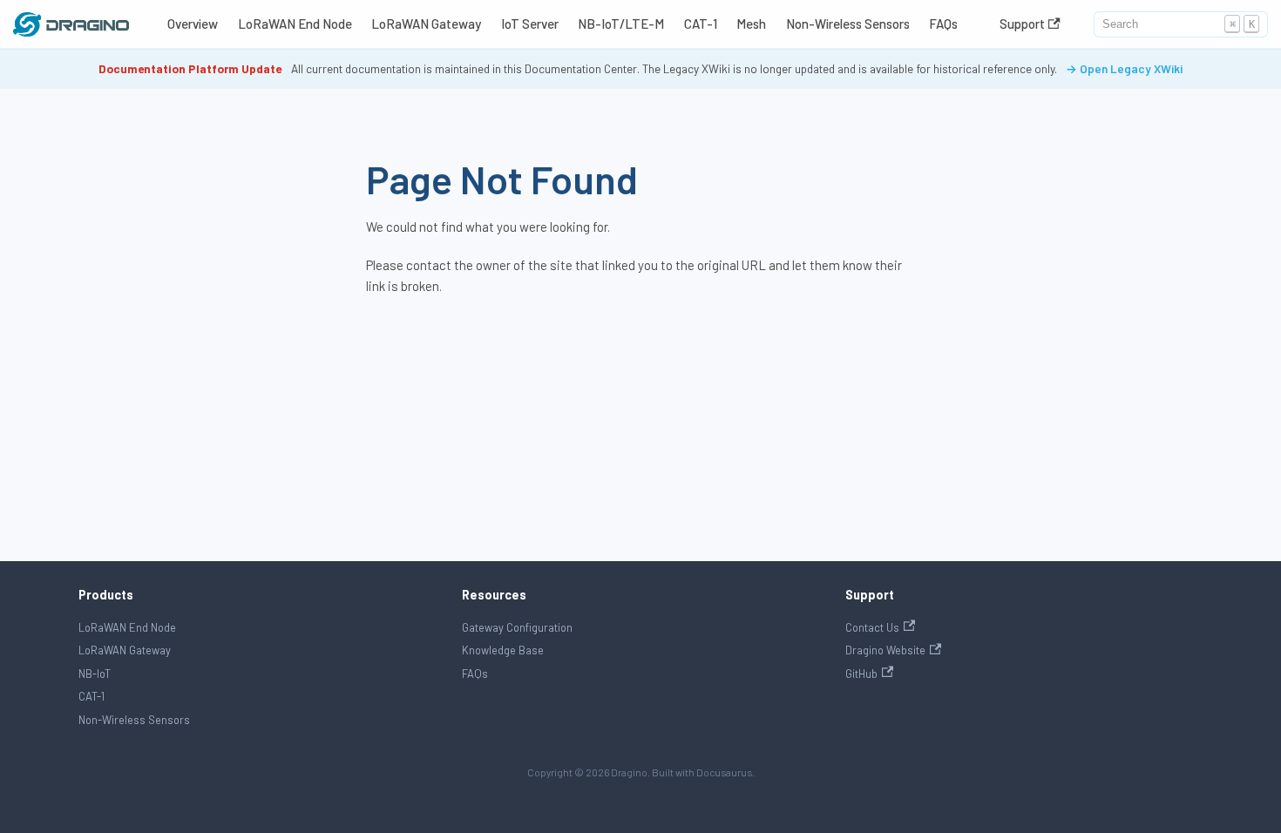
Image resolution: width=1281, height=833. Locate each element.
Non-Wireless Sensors (848, 23)
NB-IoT (94, 674)
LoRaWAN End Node (295, 23)
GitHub (861, 674)
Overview (192, 23)
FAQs (943, 23)
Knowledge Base (503, 650)
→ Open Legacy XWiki (1124, 68)
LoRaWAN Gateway (426, 23)
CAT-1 (700, 23)
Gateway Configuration (517, 627)
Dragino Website (885, 650)
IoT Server (530, 23)
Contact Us (872, 627)
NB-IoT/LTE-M (621, 23)
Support (1022, 23)
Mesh (751, 23)
